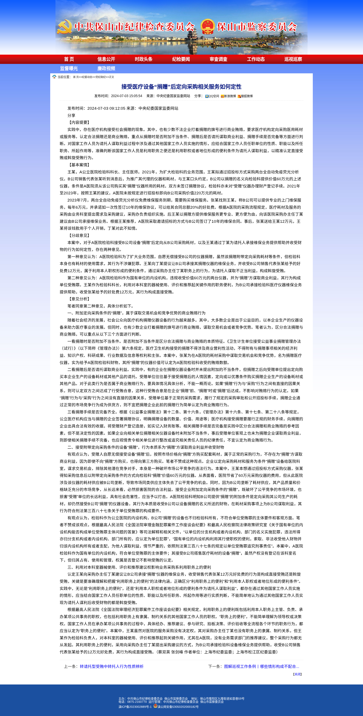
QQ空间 (214, 96)
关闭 (297, 674)
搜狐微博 (247, 96)
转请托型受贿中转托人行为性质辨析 (112, 666)
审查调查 (218, 59)
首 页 (69, 59)
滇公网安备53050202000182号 (178, 706)
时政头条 (144, 59)
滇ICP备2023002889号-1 (135, 706)
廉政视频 (106, 68)
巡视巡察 (293, 59)
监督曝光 (69, 68)
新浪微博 (230, 96)
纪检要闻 (181, 59)
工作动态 (256, 59)
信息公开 (106, 59)
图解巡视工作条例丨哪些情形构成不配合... (261, 666)
